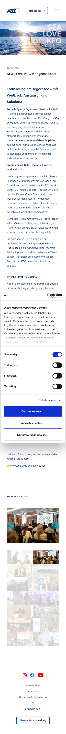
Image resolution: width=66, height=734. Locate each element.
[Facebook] (32, 675)
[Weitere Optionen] (45, 10)
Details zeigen (47, 400)
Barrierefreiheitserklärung (33, 697)
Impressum (33, 691)
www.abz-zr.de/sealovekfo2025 (28, 465)
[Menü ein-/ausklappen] (56, 10)
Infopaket (34, 10)
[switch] (57, 365)
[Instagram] (25, 675)
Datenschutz (33, 685)
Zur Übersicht (14, 496)
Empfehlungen (33, 708)
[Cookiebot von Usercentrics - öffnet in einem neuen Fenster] (47, 295)
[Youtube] (40, 675)
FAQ (33, 703)
